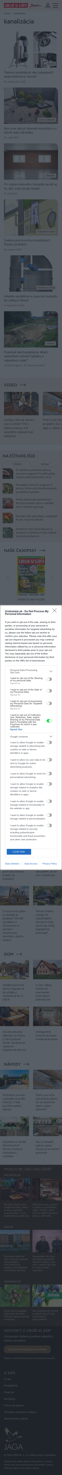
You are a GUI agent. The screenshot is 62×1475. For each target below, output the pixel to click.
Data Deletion (12, 863)
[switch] (49, 679)
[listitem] (31, 671)
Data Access (30, 863)
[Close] (55, 611)
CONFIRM (19, 852)
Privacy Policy (49, 863)
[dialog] (31, 737)
